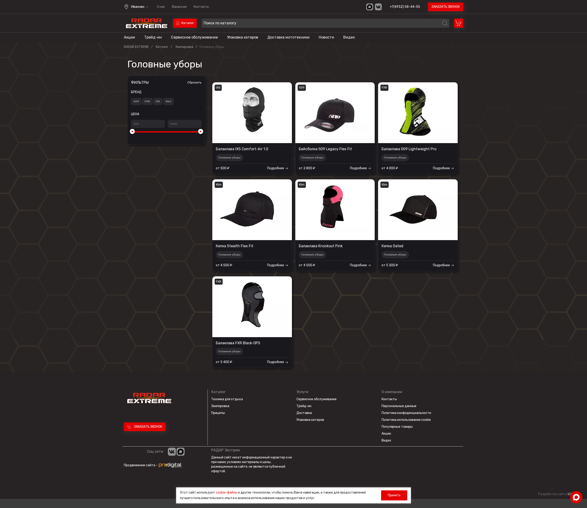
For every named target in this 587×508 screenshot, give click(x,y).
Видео (349, 37)
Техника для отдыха (227, 399)
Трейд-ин (153, 37)
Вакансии (179, 7)
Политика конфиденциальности (406, 413)
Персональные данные (399, 406)
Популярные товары (397, 427)
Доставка (304, 413)
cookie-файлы (226, 492)
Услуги (302, 392)
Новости (326, 37)
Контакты (201, 7)
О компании (392, 392)
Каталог (218, 392)
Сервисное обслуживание (194, 37)
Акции (129, 37)
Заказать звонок (446, 7)
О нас (161, 7)
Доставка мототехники (288, 37)
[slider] (132, 131)
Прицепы (218, 413)
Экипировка (220, 406)
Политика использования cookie (406, 420)
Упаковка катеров (242, 37)
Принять (394, 495)
